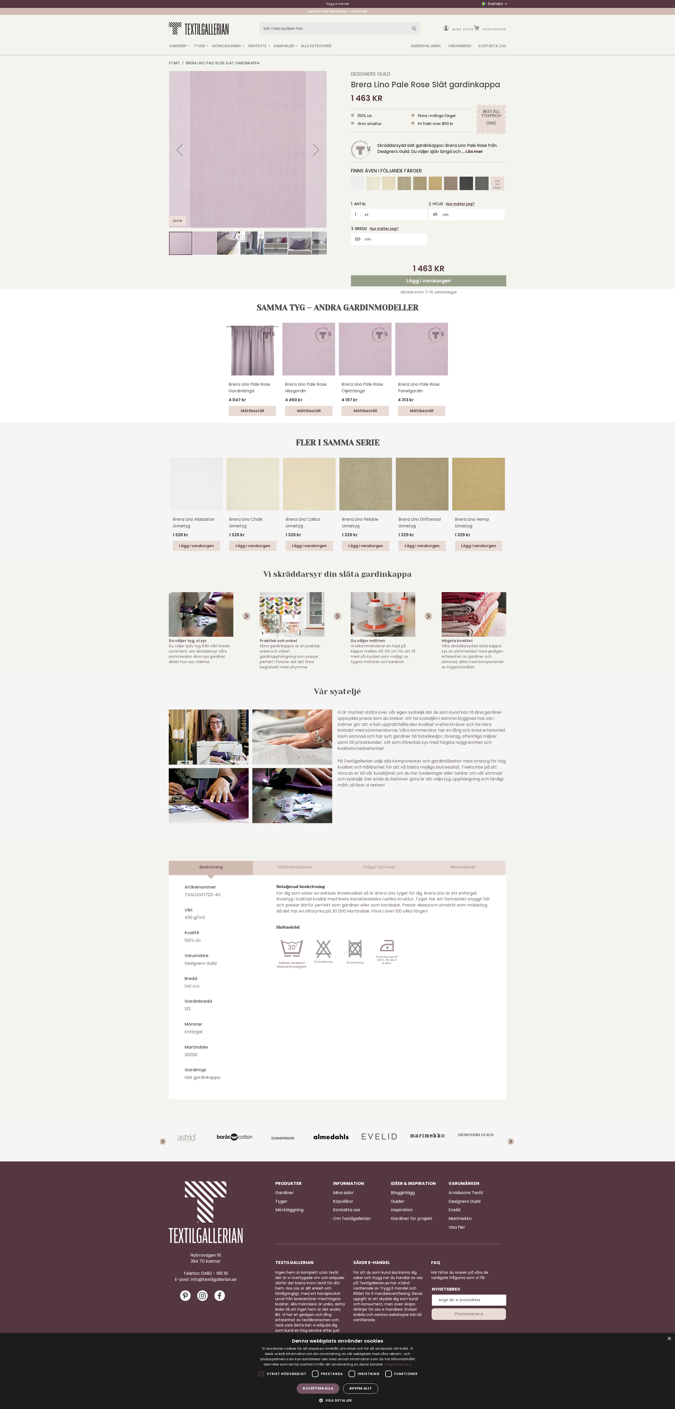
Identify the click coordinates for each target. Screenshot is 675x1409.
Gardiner (284, 1193)
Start (174, 63)
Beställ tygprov (491, 113)
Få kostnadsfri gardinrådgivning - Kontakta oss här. (337, 11)
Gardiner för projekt (411, 1219)
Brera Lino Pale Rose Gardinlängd (249, 387)
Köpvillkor (343, 1201)
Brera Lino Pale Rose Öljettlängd (362, 387)
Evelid (454, 1210)
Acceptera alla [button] (318, 1388)
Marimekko (460, 1219)
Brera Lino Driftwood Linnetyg (419, 522)
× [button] (669, 1339)
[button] (179, 150)
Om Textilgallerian (352, 1219)
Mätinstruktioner (295, 867)
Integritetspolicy (397, 1364)
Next (504, 483)
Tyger (281, 1201)
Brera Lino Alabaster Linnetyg (194, 522)
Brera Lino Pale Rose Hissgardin (306, 387)
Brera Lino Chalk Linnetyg (246, 522)
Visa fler (457, 1227)
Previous (171, 491)
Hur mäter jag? (460, 203)
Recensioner (463, 867)
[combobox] (339, 28)
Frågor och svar (379, 867)
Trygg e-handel (337, 4)
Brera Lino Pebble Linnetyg (360, 522)
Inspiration (402, 1210)
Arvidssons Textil (466, 1193)
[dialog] (337, 1371)
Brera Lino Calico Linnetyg (303, 522)
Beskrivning (211, 867)
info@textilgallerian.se (214, 1279)
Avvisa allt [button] (360, 1388)
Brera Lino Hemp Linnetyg (472, 522)
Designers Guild (370, 74)
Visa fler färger (497, 183)
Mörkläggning (289, 1210)
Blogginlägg (403, 1193)
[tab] (211, 868)
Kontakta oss (346, 1210)
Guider (397, 1201)
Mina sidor (463, 29)
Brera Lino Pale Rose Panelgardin (419, 387)
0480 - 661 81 (214, 1273)
